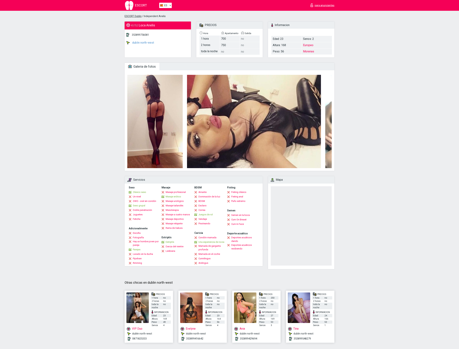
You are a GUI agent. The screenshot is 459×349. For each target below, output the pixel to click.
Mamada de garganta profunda (209, 248)
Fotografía (138, 237)
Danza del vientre (174, 246)
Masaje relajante (174, 223)
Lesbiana (170, 251)
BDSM (201, 201)
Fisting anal (237, 196)
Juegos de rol (205, 214)
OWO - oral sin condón (144, 201)
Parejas (136, 249)
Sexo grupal (139, 205)
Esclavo (202, 205)
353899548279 (302, 338)
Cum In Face (237, 224)
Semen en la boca (240, 215)
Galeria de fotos (144, 66)
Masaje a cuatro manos (178, 214)
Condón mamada (207, 237)
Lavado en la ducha (143, 254)
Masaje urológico (175, 201)
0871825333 (139, 338)
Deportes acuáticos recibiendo (241, 247)
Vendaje (202, 219)
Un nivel (137, 196)
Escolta (137, 233)
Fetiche (136, 219)
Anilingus (203, 263)
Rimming (137, 263)
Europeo (308, 45)
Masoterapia (172, 210)
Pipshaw (137, 258)
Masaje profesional (176, 192)
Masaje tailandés (174, 205)
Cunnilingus (204, 258)
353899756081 (140, 34)
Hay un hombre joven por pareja (146, 243)
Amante (202, 192)
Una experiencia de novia (211, 242)
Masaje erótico (173, 196)
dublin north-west (142, 42)
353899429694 (248, 338)
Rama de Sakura (174, 228)
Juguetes (138, 214)
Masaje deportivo (175, 219)
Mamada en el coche (209, 254)
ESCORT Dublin (133, 16)
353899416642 (194, 338)
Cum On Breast (239, 219)
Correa (201, 210)
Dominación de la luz (209, 196)
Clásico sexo (139, 192)
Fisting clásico (238, 192)
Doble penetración (142, 210)
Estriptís (170, 242)
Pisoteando (204, 223)
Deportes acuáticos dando (241, 239)
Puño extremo (238, 201)
